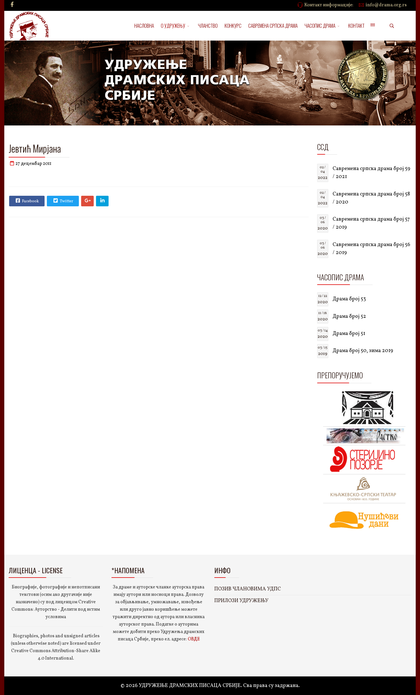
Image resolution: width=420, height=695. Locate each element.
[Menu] (372, 26)
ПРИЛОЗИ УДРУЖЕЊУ (241, 600)
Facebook (30, 201)
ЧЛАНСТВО (208, 25)
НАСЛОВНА (144, 25)
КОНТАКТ (356, 25)
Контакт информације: (328, 5)
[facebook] (12, 5)
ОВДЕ (194, 639)
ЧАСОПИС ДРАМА (320, 25)
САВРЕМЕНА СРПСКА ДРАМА (273, 25)
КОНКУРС (233, 25)
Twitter (66, 201)
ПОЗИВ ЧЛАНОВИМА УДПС (247, 589)
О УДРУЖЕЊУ (173, 25)
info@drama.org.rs (386, 5)
